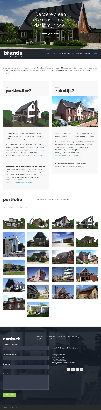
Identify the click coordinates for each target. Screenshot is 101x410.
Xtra (26, 208)
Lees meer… (7, 73)
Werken (11, 208)
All (4, 208)
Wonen (19, 208)
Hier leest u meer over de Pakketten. (20, 182)
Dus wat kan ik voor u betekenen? (68, 155)
